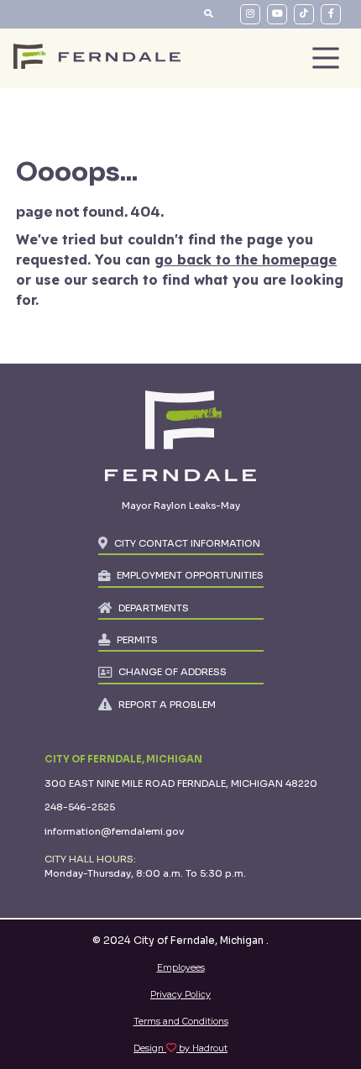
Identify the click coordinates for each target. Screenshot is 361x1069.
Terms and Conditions (180, 1021)
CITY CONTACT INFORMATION (187, 543)
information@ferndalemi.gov (114, 831)
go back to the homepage (245, 259)
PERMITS (137, 640)
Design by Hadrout (180, 1048)
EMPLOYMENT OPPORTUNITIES (190, 575)
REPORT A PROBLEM (167, 704)
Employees (181, 967)
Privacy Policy (180, 994)
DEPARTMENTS (153, 608)
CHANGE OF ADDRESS (172, 672)
